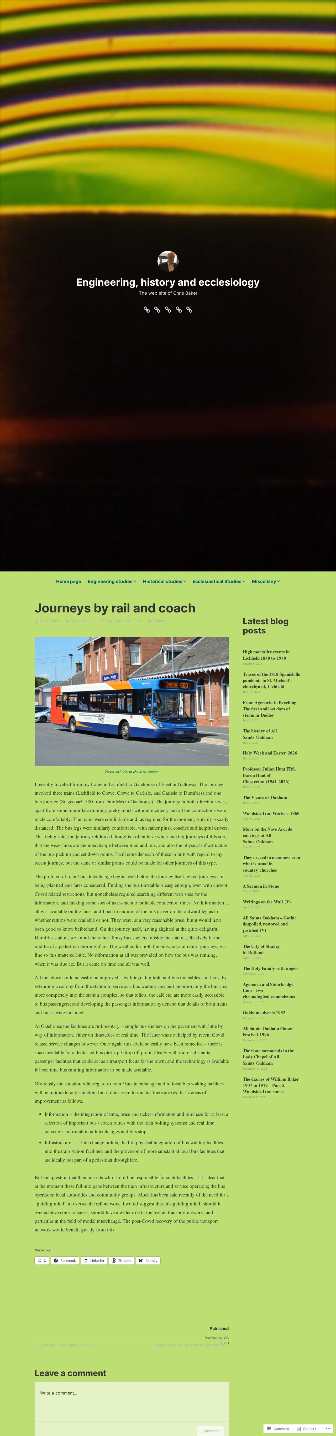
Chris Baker (50, 620)
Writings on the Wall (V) (267, 901)
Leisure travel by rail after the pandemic (188, 1346)
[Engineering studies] (157, 308)
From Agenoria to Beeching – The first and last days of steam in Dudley (271, 708)
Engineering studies (110, 581)
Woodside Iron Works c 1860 (271, 813)
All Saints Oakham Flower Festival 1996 (268, 1031)
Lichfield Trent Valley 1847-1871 (66, 1346)
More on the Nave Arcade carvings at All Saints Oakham (267, 835)
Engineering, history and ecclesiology (168, 282)
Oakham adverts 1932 (264, 1012)
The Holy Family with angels (270, 968)
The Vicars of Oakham (265, 797)
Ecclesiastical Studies (217, 581)
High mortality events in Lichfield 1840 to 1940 (266, 654)
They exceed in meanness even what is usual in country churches (271, 863)
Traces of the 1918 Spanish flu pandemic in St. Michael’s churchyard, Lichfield (271, 680)
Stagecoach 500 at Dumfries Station (132, 771)
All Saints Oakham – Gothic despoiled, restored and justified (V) (270, 924)
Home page (68, 581)
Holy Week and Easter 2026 (270, 753)
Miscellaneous (82, 620)
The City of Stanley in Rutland (261, 949)
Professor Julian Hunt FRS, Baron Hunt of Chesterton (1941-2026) (269, 775)
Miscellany (264, 581)
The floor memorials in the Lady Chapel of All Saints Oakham (268, 1056)
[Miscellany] (189, 308)
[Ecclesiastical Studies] (178, 308)
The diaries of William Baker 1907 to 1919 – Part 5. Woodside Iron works (271, 1085)
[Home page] (146, 308)
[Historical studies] (168, 308)
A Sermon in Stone (261, 886)
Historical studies (162, 581)
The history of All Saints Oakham (260, 733)
